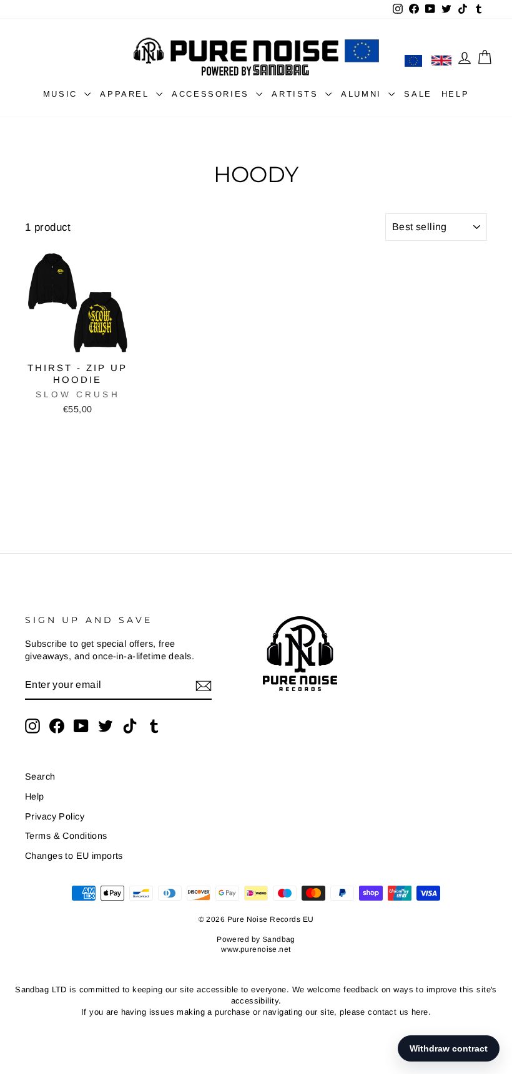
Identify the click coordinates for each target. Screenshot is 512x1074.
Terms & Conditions (66, 836)
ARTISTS (297, 94)
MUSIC (62, 94)
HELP (455, 94)
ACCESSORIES (212, 94)
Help (34, 796)
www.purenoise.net (255, 949)
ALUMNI (363, 94)
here (419, 1012)
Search (40, 776)
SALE (417, 94)
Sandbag (278, 939)
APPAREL (126, 94)
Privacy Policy (54, 816)
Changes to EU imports (74, 856)
